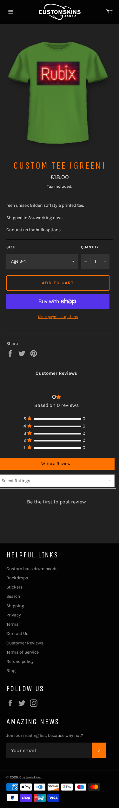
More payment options (58, 316)
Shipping (15, 606)
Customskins (30, 777)
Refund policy (20, 661)
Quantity (90, 247)
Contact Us (17, 633)
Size (10, 247)
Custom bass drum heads (31, 568)
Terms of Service (22, 652)
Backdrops (17, 578)
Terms (12, 624)
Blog (11, 670)
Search (13, 596)
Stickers (14, 587)
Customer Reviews (24, 643)
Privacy (13, 615)
